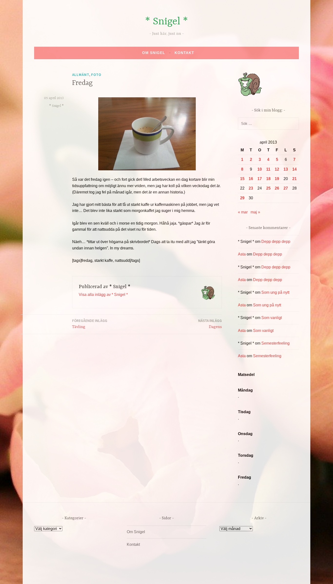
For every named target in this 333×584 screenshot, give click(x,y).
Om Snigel (153, 53)
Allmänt (80, 74)
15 (242, 179)
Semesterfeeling (275, 343)
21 (294, 179)
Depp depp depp (275, 241)
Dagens (210, 323)
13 (286, 169)
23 (251, 188)
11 (268, 169)
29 (242, 198)
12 (277, 169)
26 (277, 188)
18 (268, 179)
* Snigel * (166, 21)
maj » (255, 212)
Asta (242, 254)
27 (286, 188)
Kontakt (184, 53)
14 (294, 169)
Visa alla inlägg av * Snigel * (103, 294)
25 (268, 188)
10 (259, 169)
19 (277, 179)
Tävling (89, 323)
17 (259, 179)
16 (251, 179)
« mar (243, 212)
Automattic (212, 575)
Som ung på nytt (275, 292)
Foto (96, 74)
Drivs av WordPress (130, 575)
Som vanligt (271, 318)
